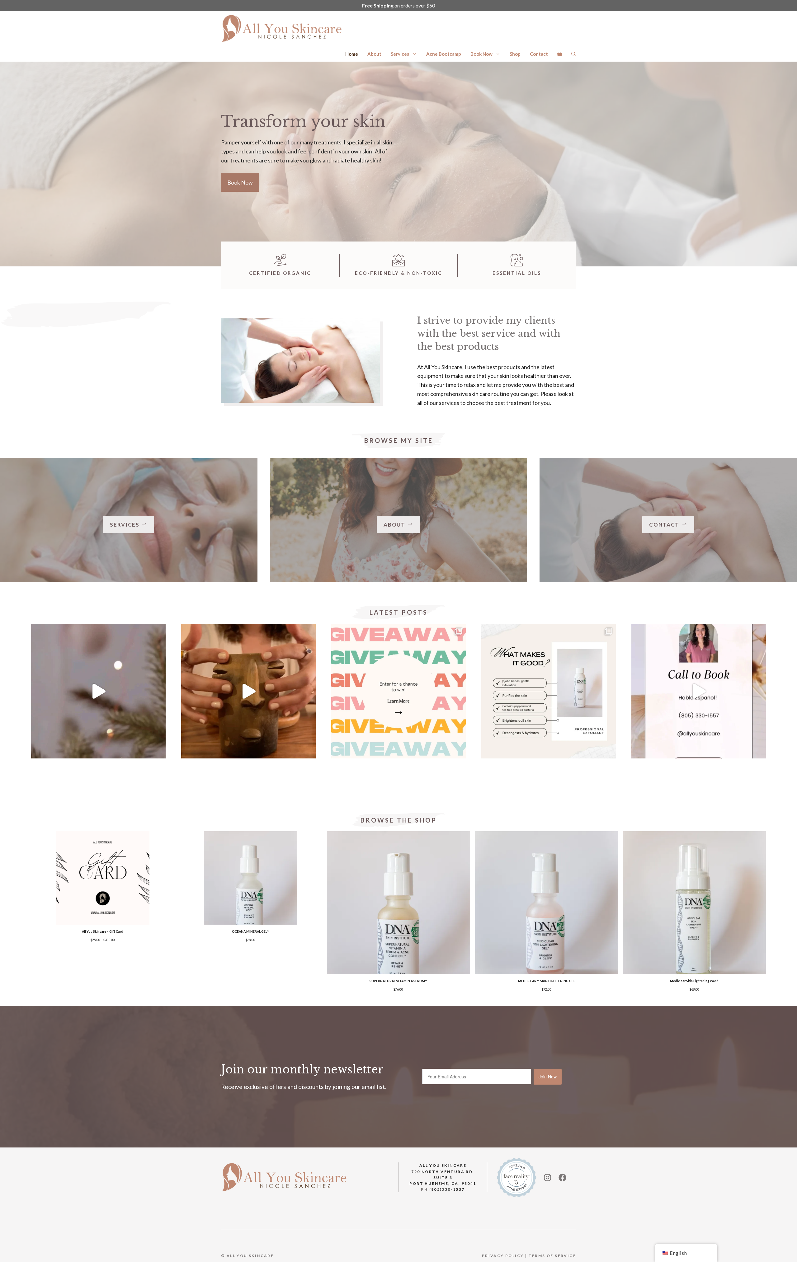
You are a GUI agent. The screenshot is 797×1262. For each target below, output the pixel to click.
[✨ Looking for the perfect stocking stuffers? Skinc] (98, 691)
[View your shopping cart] (560, 54)
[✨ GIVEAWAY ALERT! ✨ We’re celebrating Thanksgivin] (398, 691)
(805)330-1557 (447, 1189)
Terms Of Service (552, 1255)
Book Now (481, 54)
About (374, 54)
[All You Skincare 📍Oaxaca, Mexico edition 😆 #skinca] (248, 691)
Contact (539, 54)
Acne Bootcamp (443, 54)
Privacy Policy (503, 1255)
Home (351, 54)
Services (400, 54)
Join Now (548, 1076)
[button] (574, 54)
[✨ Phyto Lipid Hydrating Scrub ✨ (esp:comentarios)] (548, 691)
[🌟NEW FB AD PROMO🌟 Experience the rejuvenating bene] (698, 691)
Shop (515, 54)
